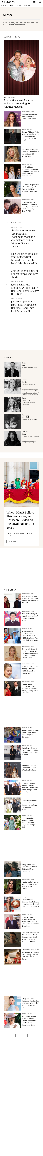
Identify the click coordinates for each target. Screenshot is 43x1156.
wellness (27, 5)
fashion (4, 5)
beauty (12, 5)
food (19, 5)
